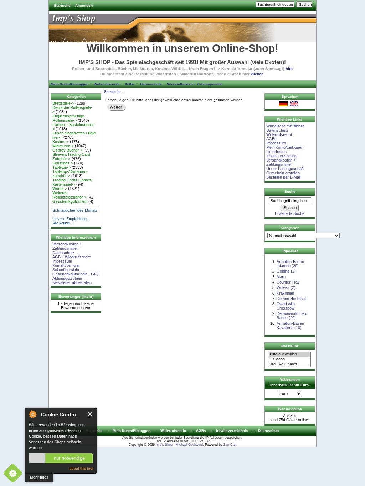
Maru (281, 277)
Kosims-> (60, 141)
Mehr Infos (39, 477)
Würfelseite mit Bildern (285, 126)
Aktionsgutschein (67, 278)
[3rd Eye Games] (289, 364)
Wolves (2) (286, 287)
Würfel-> (59, 188)
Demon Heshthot (291, 298)
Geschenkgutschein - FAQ (75, 274)
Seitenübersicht (65, 270)
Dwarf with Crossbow (286, 306)
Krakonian (285, 293)
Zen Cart (230, 445)
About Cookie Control (32, 414)
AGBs (130, 84)
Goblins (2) (286, 271)
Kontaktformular (66, 265)
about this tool (81, 468)
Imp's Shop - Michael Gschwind (179, 445)
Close (90, 414)
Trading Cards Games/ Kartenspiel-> (72, 182)
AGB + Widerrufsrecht (71, 257)
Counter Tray (288, 282)
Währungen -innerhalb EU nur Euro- (289, 382)
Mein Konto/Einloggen (69, 84)
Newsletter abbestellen (72, 282)
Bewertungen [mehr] (75, 297)
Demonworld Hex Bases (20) (292, 315)
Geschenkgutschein (69, 201)
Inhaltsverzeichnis (282, 156)
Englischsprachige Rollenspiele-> (68, 118)
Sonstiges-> (62, 163)
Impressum (62, 261)
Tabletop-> (61, 167)
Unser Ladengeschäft (285, 169)
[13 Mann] (289, 359)
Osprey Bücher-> (67, 150)
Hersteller (289, 346)
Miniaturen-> (63, 146)
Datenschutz (150, 84)
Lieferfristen (276, 151)
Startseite (62, 5)
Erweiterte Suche (289, 213)
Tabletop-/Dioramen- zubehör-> (70, 173)
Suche (289, 192)
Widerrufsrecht (106, 84)
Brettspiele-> (63, 103)
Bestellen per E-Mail (283, 177)
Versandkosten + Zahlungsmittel (195, 84)
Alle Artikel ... (63, 223)
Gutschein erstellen (283, 173)
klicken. (258, 74)
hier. (289, 69)
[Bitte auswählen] (289, 354)
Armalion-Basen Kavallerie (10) (290, 325)
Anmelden (84, 5)
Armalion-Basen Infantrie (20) (290, 263)
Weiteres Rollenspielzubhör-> (69, 195)
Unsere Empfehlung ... (71, 219)
